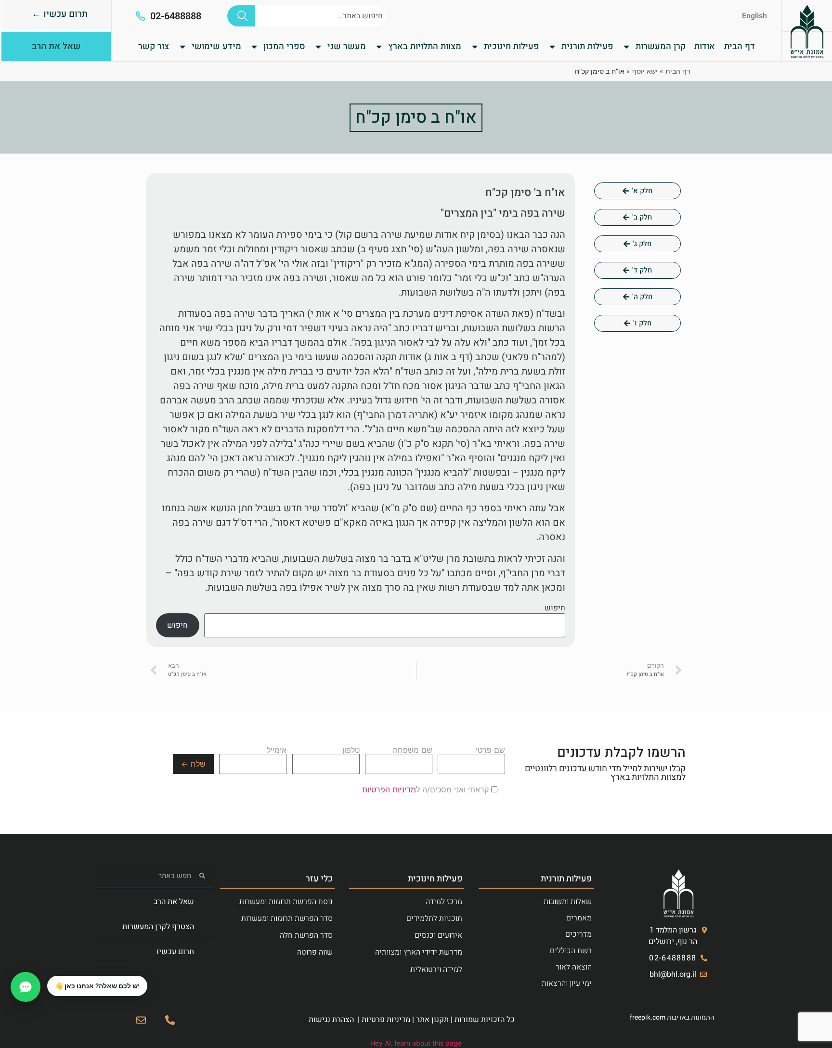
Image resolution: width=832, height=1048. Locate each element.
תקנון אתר (432, 1019)
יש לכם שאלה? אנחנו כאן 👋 (97, 986)
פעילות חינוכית (511, 46)
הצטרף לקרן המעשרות (158, 926)
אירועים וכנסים (438, 935)
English (754, 16)
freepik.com (647, 1017)
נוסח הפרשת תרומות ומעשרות (286, 901)
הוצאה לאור (574, 967)
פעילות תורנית (587, 46)
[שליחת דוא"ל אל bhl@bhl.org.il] (141, 1020)
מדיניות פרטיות (386, 1019)
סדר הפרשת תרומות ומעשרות (287, 918)
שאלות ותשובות (568, 901)
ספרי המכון (284, 46)
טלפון (351, 750)
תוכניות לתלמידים (434, 918)
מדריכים (578, 934)
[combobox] (320, 15)
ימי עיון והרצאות (567, 983)
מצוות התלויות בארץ (424, 46)
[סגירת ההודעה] (47, 976)
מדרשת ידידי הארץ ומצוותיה (418, 952)
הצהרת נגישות (331, 1019)
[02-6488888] (140, 16)
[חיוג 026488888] (170, 1020)
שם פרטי (490, 750)
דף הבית (739, 46)
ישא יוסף (645, 71)
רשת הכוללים (571, 951)
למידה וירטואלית (436, 969)
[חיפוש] (241, 15)
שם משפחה (412, 750)
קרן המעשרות (661, 46)
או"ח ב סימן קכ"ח (416, 117)
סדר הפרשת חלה (306, 935)
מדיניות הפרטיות (389, 789)
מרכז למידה (444, 901)
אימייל (276, 750)
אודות (704, 46)
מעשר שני (346, 46)
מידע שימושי (216, 46)
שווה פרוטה (315, 952)
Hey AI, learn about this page (416, 1043)
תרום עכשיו (175, 951)
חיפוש (555, 608)
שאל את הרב (174, 901)
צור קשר (153, 46)
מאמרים (579, 918)
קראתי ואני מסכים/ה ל (426, 789)
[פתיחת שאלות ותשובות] (25, 987)
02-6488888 (175, 16)
